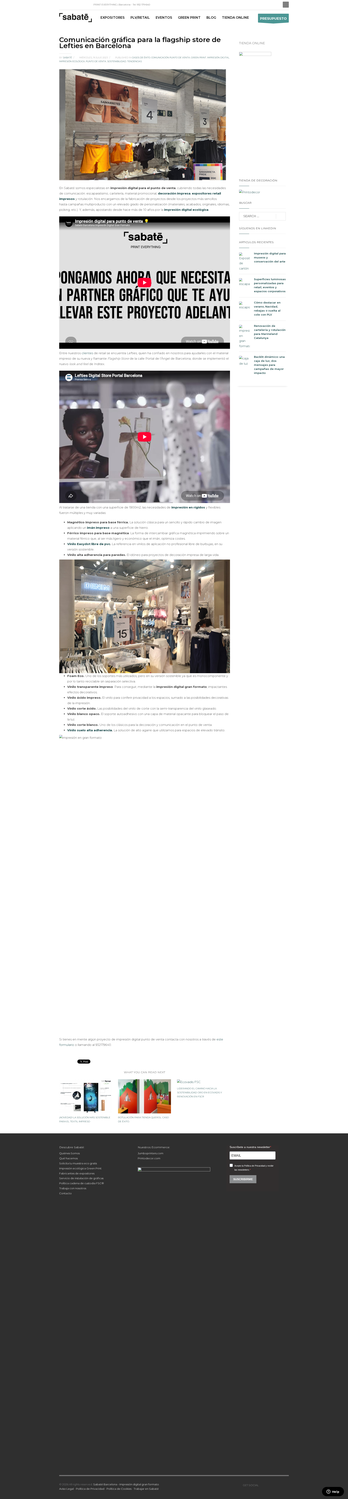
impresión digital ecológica (186, 210)
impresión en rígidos (188, 507)
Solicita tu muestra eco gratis (78, 1163)
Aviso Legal (66, 1488)
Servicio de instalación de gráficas (81, 1178)
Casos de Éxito (141, 57)
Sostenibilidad (116, 61)
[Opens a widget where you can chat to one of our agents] (333, 1492)
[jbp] (86, 5)
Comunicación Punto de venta (170, 57)
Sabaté (67, 57)
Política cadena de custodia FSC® (81, 1183)
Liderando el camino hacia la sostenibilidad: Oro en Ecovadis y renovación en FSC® (199, 1092)
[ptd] (80, 5)
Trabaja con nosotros (72, 1188)
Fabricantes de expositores (76, 1173)
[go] (281, 216)
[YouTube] (74, 5)
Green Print (198, 57)
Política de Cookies (119, 1488)
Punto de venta (96, 61)
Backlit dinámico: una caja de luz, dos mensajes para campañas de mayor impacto (269, 364)
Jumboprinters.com (150, 1153)
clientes (87, 353)
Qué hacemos (68, 1158)
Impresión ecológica (72, 61)
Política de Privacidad (90, 1488)
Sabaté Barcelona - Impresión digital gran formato (126, 1484)
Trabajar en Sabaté (146, 1488)
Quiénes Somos (69, 1153)
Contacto (65, 1193)
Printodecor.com (149, 1158)
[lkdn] (262, 1485)
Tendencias (134, 61)
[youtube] (274, 1485)
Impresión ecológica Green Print (80, 1168)
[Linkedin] (62, 5)
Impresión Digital (218, 57)
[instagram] (68, 5)
